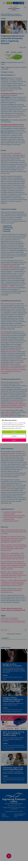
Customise (14, 436)
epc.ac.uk (17, 423)
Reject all (14, 440)
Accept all (14, 432)
